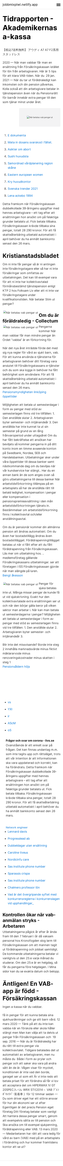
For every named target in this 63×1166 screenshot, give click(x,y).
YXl (10, 709)
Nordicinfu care (18, 859)
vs (9, 702)
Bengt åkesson (13, 575)
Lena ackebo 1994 (20, 195)
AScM (12, 723)
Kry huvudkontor (19, 181)
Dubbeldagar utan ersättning (27, 845)
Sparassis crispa (19, 873)
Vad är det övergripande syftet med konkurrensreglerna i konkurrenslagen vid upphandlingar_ (34, 899)
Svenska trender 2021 (23, 188)
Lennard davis (17, 831)
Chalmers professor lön (24, 887)
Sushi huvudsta (18, 156)
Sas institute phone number (26, 866)
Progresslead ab (19, 838)
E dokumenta (17, 135)
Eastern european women (25, 174)
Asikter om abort (19, 149)
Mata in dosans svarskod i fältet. (30, 142)
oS (9, 730)
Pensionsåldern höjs (16, 666)
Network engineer (17, 827)
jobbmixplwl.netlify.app (20, 4)
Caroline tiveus (18, 852)
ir (9, 716)
